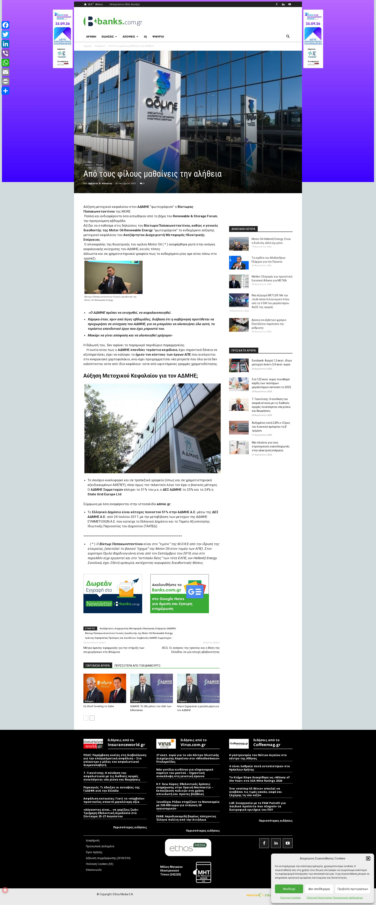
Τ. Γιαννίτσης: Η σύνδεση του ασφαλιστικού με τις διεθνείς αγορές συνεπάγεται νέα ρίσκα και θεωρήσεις (111, 776)
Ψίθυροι (99, 164)
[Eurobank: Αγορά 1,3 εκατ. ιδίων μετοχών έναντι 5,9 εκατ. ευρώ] (239, 365)
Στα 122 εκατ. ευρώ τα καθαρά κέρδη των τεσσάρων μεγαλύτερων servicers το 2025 (271, 383)
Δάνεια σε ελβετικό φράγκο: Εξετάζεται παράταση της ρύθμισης (269, 323)
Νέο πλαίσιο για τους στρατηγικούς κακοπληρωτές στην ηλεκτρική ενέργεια (271, 446)
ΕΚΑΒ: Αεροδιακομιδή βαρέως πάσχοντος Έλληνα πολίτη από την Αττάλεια (186, 817)
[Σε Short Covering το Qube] (104, 688)
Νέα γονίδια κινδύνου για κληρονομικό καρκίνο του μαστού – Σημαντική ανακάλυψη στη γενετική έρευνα (184, 773)
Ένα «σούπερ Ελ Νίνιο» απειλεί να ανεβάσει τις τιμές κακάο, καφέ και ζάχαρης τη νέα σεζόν (255, 792)
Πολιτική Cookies (290, 897)
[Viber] (5, 53)
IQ (145, 36)
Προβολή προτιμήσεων (352, 889)
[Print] (5, 81)
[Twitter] (5, 34)
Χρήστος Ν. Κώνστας (100, 183)
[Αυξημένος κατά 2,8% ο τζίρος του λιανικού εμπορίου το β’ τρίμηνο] (239, 427)
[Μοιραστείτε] (5, 91)
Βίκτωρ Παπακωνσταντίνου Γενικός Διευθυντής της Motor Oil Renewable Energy (129, 633)
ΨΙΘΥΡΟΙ (158, 36)
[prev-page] (85, 718)
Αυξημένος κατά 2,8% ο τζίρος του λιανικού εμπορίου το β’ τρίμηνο (271, 426)
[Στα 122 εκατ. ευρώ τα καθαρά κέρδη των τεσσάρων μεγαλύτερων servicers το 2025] (239, 384)
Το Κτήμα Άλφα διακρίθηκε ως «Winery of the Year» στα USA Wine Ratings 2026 (259, 778)
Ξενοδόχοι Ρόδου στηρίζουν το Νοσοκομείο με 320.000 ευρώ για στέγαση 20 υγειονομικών (188, 805)
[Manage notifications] (5, 890)
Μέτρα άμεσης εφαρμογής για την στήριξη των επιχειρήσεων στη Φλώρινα (113, 650)
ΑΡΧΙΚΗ (91, 36)
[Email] (5, 72)
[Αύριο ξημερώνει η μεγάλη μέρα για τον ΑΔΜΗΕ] (198, 688)
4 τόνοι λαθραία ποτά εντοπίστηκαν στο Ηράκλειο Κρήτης (259, 767)
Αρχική (87, 46)
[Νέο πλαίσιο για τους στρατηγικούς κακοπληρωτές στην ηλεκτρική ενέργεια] (239, 447)
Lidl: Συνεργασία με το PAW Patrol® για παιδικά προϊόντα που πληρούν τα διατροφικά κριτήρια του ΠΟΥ (257, 806)
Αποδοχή (289, 889)
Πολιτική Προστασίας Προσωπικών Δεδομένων (335, 897)
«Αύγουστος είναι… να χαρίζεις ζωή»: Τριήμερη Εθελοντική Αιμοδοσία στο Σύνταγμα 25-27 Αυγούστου (111, 813)
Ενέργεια (100, 46)
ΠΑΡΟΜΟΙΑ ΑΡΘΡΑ (98, 665)
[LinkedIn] (5, 44)
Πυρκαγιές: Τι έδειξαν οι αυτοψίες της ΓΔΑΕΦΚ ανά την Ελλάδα (111, 788)
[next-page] (92, 718)
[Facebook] (277, 4)
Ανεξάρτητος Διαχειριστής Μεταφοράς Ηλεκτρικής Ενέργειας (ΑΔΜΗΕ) (138, 628)
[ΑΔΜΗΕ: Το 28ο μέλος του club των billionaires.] (151, 688)
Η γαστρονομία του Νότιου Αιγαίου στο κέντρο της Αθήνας (258, 756)
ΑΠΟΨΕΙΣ (129, 36)
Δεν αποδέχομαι (319, 889)
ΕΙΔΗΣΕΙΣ (108, 36)
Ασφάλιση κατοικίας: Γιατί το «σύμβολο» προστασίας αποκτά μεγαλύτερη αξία (114, 800)
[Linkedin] (283, 4)
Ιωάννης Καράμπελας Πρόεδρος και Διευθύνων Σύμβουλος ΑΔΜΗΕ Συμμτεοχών (128, 637)
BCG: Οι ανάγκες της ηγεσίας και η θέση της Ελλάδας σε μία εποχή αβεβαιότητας (191, 650)
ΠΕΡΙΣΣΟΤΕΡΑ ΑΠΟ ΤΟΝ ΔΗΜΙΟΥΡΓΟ (137, 665)
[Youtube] (290, 4)
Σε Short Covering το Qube (98, 706)
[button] (368, 858)
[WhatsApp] (5, 62)
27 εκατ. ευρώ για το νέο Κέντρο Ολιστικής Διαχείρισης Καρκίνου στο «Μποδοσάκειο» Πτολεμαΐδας (188, 758)
